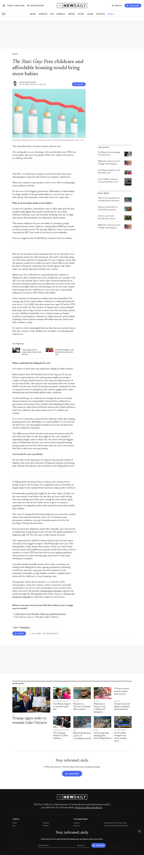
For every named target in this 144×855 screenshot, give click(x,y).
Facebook (16, 597)
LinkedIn (26, 597)
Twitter (67, 594)
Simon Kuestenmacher (27, 82)
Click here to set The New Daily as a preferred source (40, 614)
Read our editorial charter (88, 807)
